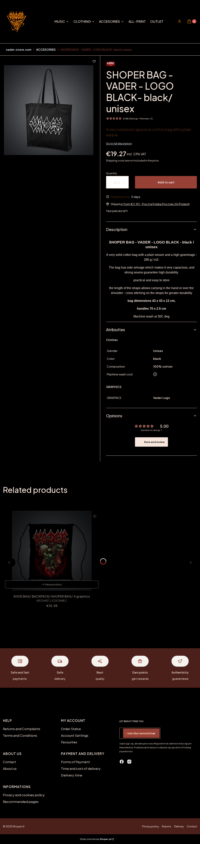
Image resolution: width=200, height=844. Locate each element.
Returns (166, 826)
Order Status (71, 729)
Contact (9, 762)
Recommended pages (20, 801)
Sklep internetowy (95, 839)
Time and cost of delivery (81, 768)
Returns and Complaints (21, 729)
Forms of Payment (75, 762)
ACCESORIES (46, 49)
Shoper (17, 826)
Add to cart (166, 182)
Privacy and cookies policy (24, 795)
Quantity (111, 173)
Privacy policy (150, 826)
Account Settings (74, 735)
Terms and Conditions (20, 735)
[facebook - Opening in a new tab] (121, 761)
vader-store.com (18, 49)
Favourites (69, 742)
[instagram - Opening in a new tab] (129, 761)
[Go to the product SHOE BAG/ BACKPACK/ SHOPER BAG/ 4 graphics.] (52, 551)
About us (10, 768)
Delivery (179, 826)
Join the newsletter (141, 733)
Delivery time (71, 775)
